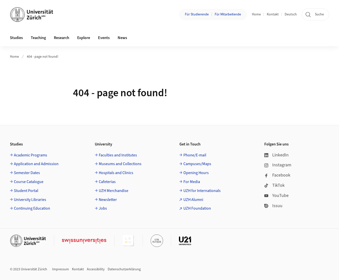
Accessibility (96, 269)
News (122, 38)
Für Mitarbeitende (228, 14)
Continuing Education (32, 208)
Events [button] (104, 38)
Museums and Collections (120, 164)
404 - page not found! (42, 56)
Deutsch (291, 14)
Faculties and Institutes (118, 155)
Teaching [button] (38, 38)
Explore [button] (83, 38)
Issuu (277, 206)
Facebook (281, 175)
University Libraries (30, 199)
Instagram (281, 165)
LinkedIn (280, 155)
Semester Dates (27, 173)
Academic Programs (30, 155)
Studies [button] (16, 38)
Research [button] (61, 38)
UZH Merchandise (113, 190)
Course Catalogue (28, 182)
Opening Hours (196, 173)
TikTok (278, 185)
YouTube (280, 195)
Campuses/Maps (197, 164)
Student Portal (26, 190)
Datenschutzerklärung (124, 269)
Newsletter (108, 199)
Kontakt (273, 14)
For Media (191, 182)
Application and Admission (36, 164)
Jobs (103, 208)
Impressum (60, 269)
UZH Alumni (193, 199)
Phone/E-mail (194, 155)
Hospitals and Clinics (116, 173)
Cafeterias (107, 182)
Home (256, 14)
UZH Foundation (197, 208)
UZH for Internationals (202, 190)
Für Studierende (197, 14)
